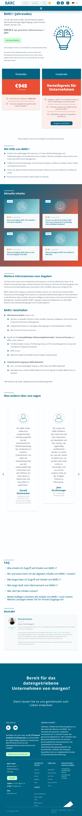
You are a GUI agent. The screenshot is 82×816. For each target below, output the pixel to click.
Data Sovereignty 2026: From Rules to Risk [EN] (60, 253)
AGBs (69, 810)
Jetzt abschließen (12, 40)
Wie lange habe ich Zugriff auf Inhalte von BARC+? (34, 579)
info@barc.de (16, 786)
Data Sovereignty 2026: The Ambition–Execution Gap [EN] (21, 221)
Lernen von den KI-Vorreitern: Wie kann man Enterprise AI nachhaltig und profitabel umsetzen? (59, 222)
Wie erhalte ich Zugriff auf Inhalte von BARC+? (32, 568)
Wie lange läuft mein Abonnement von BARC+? (32, 585)
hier (22, 58)
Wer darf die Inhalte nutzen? (22, 591)
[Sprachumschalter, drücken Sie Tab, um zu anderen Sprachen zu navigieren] (74, 3)
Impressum (54, 810)
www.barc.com (12, 793)
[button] (67, 2)
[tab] (41, 568)
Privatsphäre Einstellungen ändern (66, 770)
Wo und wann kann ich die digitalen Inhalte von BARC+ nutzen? (41, 573)
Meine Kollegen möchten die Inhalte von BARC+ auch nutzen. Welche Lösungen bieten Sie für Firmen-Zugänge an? (40, 598)
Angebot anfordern (62, 123)
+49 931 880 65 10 (19, 783)
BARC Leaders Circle (55, 632)
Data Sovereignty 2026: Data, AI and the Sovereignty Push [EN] (20, 253)
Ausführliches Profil (12, 628)
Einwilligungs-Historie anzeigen (66, 776)
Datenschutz (62, 810)
